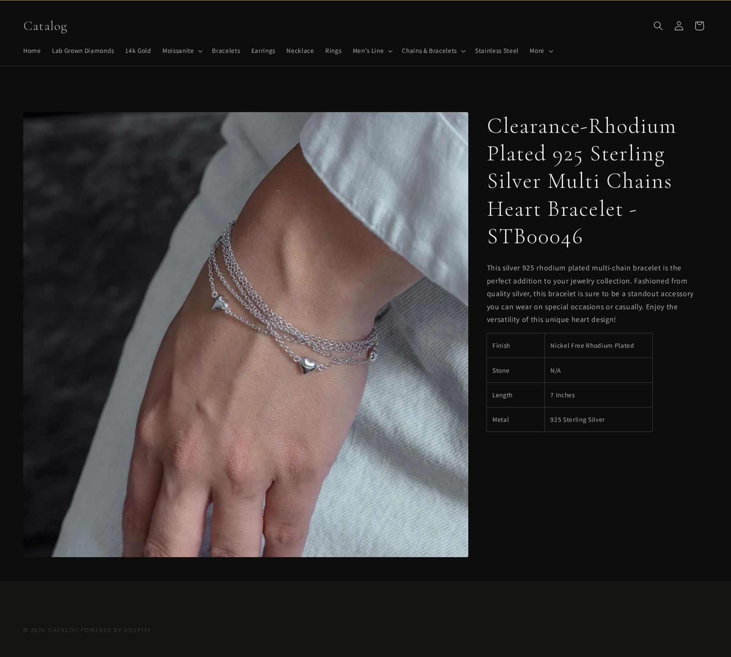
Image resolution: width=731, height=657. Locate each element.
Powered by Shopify (116, 630)
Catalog (63, 630)
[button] (181, 50)
